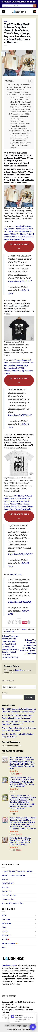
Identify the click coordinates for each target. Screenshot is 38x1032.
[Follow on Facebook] (3, 1018)
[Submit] (34, 5)
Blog (3, 947)
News (6, 21)
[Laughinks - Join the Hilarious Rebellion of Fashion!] (19, 11)
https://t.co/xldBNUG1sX (20, 415)
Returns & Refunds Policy (12, 903)
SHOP (4, 915)
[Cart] (34, 11)
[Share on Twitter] (16, 622)
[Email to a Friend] (20, 622)
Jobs (4, 927)
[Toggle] (35, 915)
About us (5, 887)
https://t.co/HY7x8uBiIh (19, 602)
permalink (10, 631)
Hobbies (5, 931)
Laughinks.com (9, 965)
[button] (29, 81)
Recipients (6, 923)
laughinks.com (16, 574)
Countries (6, 919)
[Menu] (3, 11)
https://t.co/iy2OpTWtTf (19, 281)
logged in (19, 670)
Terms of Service (9, 895)
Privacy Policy (8, 899)
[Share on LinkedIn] (29, 622)
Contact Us (6, 891)
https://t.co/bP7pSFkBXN (20, 554)
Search (4, 693)
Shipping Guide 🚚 (9, 943)
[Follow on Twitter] (6, 1018)
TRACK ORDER (8, 883)
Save (25, 622)
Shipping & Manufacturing (13, 875)
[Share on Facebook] (12, 622)
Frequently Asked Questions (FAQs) (17, 871)
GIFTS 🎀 (5, 939)
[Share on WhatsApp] (9, 622)
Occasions (6, 935)
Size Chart (6, 879)
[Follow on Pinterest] (9, 1018)
